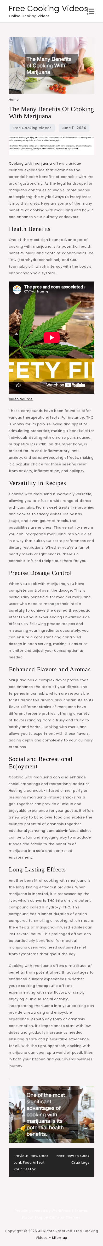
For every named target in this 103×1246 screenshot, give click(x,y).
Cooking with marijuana (30, 163)
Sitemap (59, 1237)
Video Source (21, 399)
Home (14, 99)
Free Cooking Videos (48, 8)
